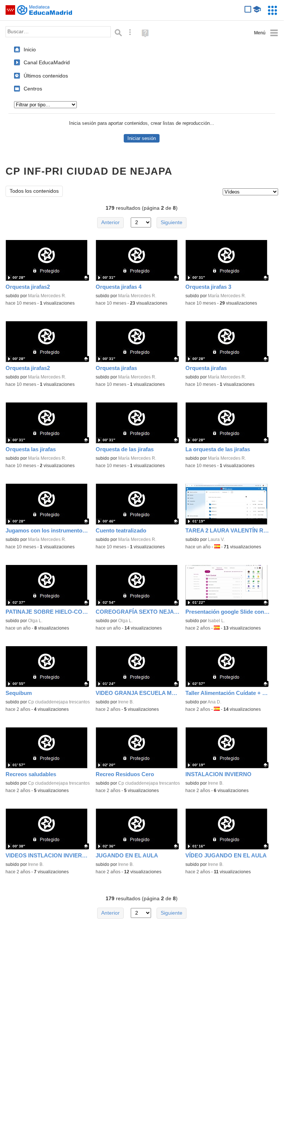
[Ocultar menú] (266, 33)
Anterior (110, 222)
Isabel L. (216, 620)
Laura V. (216, 539)
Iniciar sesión (141, 138)
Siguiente (171, 222)
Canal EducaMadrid (47, 62)
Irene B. (126, 702)
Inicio (30, 49)
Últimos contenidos (46, 76)
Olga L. (35, 620)
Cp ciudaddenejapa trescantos (59, 702)
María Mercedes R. (47, 296)
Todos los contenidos (34, 191)
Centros (33, 89)
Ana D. (214, 702)
